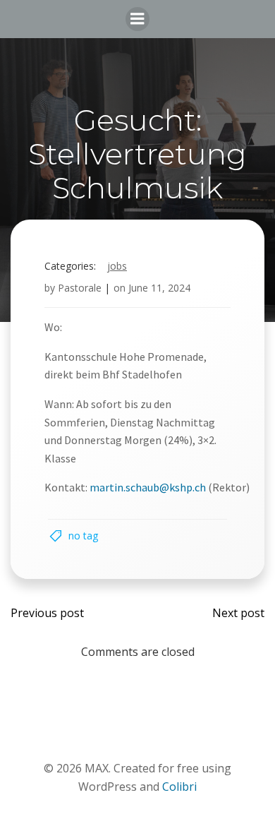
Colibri (179, 786)
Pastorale (80, 287)
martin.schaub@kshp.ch (148, 487)
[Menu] (137, 19)
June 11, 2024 (159, 287)
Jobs (117, 266)
